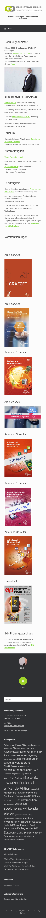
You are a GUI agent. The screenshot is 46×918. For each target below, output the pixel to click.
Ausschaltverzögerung (25, 755)
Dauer (15, 759)
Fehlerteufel (7, 774)
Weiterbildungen (10, 102)
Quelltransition (22, 796)
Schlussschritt (9, 800)
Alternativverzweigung (24, 748)
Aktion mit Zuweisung (30, 744)
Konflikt (8, 783)
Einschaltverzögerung (17, 762)
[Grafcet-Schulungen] (23, 9)
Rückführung (34, 796)
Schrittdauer (21, 803)
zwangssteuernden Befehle (23, 836)
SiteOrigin (23, 913)
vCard (22, 687)
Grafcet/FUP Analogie (13, 777)
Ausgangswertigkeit (15, 751)
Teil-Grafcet (14, 824)
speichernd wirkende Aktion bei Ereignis (19, 820)
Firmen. (13, 64)
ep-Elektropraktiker (11, 166)
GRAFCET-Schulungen (21, 53)
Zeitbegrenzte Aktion (28, 828)
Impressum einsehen (11, 885)
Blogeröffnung (8, 759)
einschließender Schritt (18, 770)
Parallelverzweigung (27, 792)
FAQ (35, 770)
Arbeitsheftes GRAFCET (21, 116)
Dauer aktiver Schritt (27, 758)
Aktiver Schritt (8, 748)
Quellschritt (9, 796)
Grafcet (28, 773)
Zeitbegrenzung (13, 832)
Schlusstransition (26, 800)
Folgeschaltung (18, 773)
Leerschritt (35, 789)
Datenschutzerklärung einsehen (15, 899)
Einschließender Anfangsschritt (16, 766)
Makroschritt (10, 792)
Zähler (21, 839)
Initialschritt (30, 777)
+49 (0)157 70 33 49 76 (12, 718)
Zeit (15, 829)
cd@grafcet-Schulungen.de (14, 725)
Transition (9, 828)
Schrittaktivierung (9, 804)
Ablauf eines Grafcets (12, 744)
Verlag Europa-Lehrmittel (13, 157)
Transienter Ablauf (27, 824)
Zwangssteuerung (11, 839)
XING (22, 668)
